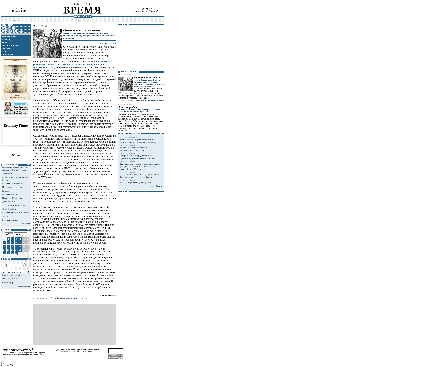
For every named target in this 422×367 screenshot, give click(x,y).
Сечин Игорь (8, 282)
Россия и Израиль (10, 220)
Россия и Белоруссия (12, 194)
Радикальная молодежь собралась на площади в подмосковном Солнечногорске (140, 141)
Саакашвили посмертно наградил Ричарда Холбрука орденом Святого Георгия (139, 175)
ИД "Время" (147, 8)
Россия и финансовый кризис (15, 212)
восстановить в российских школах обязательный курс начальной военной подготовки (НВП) (72, 64)
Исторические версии (12, 187)
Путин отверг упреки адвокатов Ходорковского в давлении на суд (135, 148)
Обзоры (16, 155)
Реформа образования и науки (70, 298)
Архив (17, 20)
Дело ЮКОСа (8, 201)
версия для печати (108, 43)
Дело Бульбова (9, 209)
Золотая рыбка (127, 107)
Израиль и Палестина (12, 198)
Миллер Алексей (10, 278)
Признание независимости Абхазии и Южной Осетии (14, 168)
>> (150, 98)
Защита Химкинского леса (14, 205)
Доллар (5, 216)
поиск (76, 20)
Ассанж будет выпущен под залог (135, 182)
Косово (5, 191)
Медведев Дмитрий (11, 275)
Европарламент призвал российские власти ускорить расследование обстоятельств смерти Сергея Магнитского (140, 166)
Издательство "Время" (146, 11)
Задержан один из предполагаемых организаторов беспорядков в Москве (137, 157)
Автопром (7, 173)
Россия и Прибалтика (12, 183)
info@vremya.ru (88, 351)
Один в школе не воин (147, 77)
